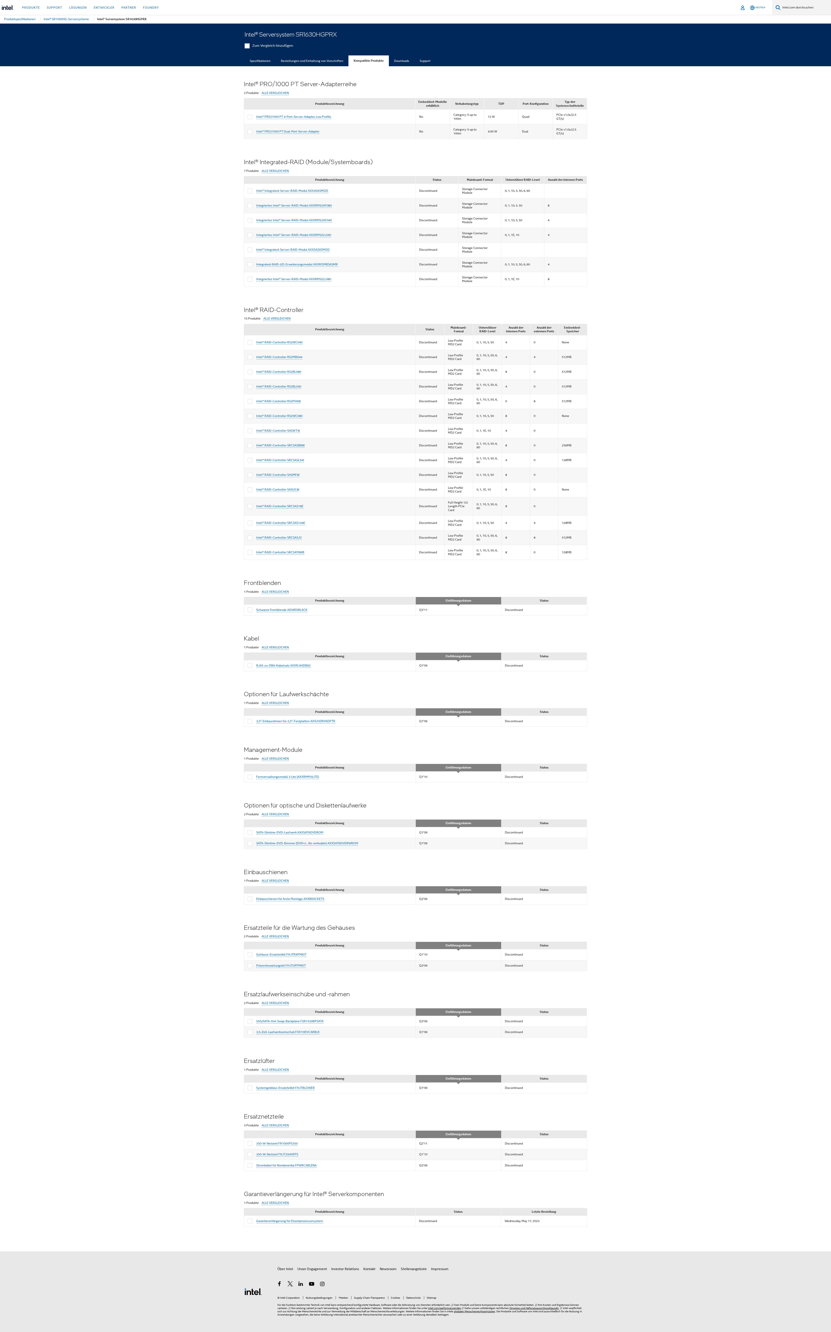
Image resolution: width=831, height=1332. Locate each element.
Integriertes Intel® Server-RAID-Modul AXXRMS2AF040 (294, 220)
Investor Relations (345, 1269)
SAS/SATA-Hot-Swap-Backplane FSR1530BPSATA (290, 1021)
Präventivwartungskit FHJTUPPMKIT (281, 965)
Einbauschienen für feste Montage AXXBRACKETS (290, 899)
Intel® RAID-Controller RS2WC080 (279, 416)
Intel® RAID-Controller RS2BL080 (278, 372)
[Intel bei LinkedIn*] (300, 1284)
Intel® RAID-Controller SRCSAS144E (280, 523)
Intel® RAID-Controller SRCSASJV (279, 537)
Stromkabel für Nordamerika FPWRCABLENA (286, 1165)
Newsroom (388, 1269)
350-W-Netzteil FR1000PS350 (277, 1143)
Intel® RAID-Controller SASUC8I (277, 489)
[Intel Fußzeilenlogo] (253, 1291)
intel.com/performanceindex (444, 1308)
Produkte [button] (31, 8)
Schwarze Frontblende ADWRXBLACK (281, 610)
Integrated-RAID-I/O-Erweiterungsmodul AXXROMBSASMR (297, 264)
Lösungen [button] (78, 8)
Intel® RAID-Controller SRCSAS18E (279, 506)
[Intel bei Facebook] (279, 1284)
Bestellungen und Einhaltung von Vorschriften (312, 61)
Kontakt (369, 1269)
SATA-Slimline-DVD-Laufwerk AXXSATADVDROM (289, 832)
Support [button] (54, 8)
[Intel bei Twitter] (290, 1284)
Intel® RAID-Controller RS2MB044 (279, 357)
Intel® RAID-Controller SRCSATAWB (280, 552)
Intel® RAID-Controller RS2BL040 (278, 386)
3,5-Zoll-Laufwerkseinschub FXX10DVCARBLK (288, 1032)
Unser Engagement (312, 1269)
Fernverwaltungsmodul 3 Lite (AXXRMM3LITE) (287, 777)
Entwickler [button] (104, 8)
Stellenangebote (414, 1269)
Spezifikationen (260, 61)
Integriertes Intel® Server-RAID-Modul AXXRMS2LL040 (293, 235)
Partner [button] (128, 8)
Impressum (439, 1269)
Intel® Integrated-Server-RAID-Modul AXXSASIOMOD (293, 250)
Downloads (401, 61)
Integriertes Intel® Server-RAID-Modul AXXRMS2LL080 (293, 279)
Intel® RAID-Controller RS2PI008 (278, 401)
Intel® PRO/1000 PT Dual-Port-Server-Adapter (287, 131)
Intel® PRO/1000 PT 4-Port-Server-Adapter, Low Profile (293, 117)
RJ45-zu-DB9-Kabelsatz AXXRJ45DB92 (283, 665)
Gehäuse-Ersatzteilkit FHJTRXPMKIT (281, 954)
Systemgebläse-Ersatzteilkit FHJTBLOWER (285, 1088)
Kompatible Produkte (369, 61)
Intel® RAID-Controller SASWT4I (278, 431)
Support (425, 61)
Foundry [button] (151, 8)
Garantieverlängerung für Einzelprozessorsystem (289, 1221)
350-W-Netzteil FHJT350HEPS (277, 1154)
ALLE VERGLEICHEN (275, 93)
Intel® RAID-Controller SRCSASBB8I (280, 445)
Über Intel (285, 1269)
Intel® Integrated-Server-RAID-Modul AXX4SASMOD (292, 191)
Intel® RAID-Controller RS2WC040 (279, 342)
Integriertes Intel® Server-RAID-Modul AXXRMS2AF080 (294, 205)
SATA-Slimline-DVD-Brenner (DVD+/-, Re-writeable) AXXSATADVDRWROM (307, 843)
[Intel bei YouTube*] (311, 1284)
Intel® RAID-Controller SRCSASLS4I (280, 460)
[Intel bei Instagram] (322, 1284)
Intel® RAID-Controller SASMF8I (278, 475)
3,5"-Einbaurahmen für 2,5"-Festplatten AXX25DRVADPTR (295, 721)
